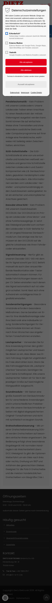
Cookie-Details (36, 93)
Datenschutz (15, 93)
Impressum (25, 93)
